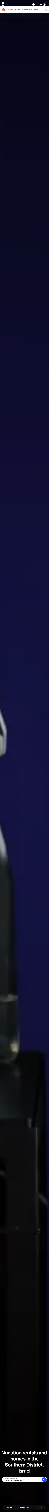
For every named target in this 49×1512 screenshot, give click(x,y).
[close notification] (46, 10)
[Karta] (3, 4)
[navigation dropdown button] (42, 4)
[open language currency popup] (33, 4)
